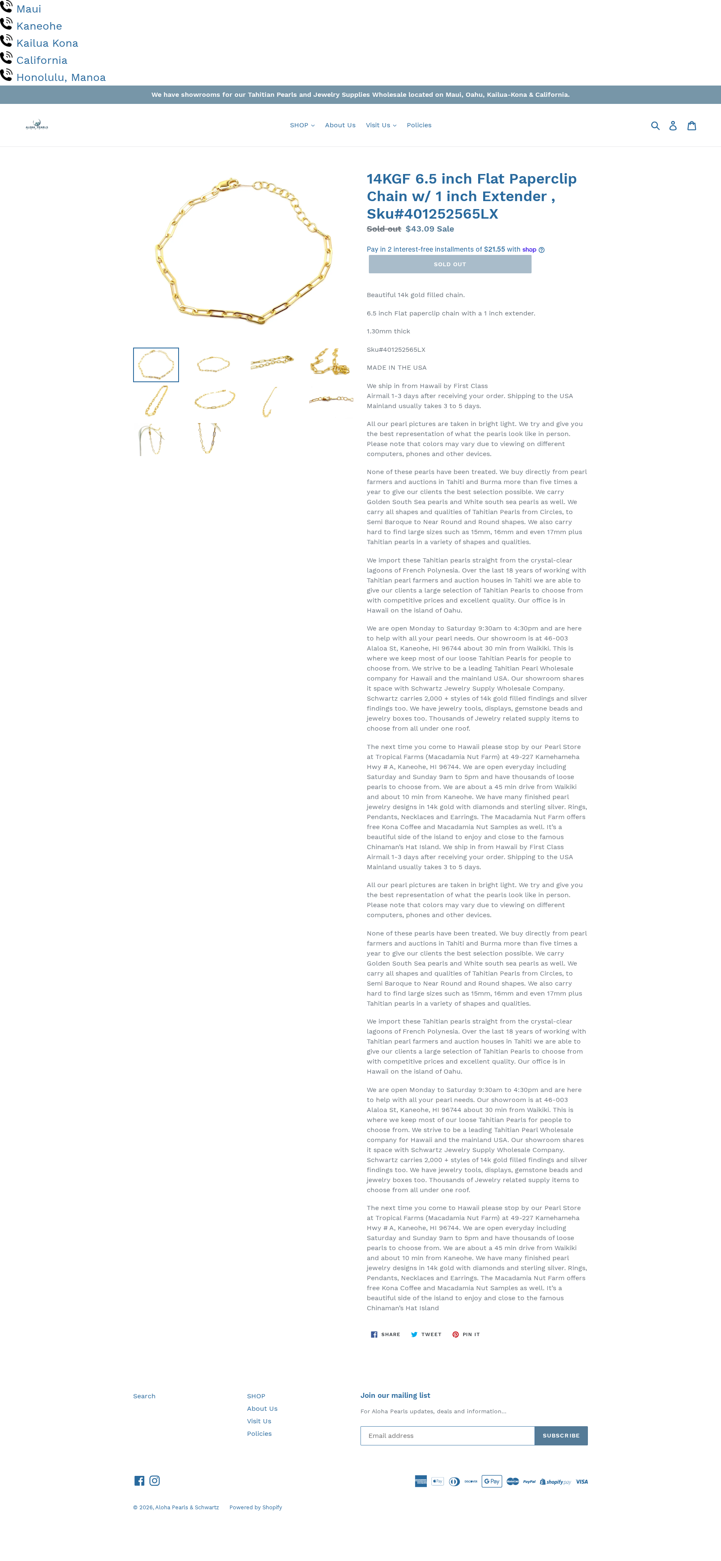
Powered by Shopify (255, 1507)
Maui (28, 9)
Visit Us (379, 125)
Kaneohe (39, 26)
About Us (340, 125)
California (42, 60)
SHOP (300, 125)
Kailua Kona (47, 43)
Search (144, 1396)
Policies (419, 125)
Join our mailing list (395, 1395)
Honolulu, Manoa (61, 77)
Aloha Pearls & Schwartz (187, 1507)
